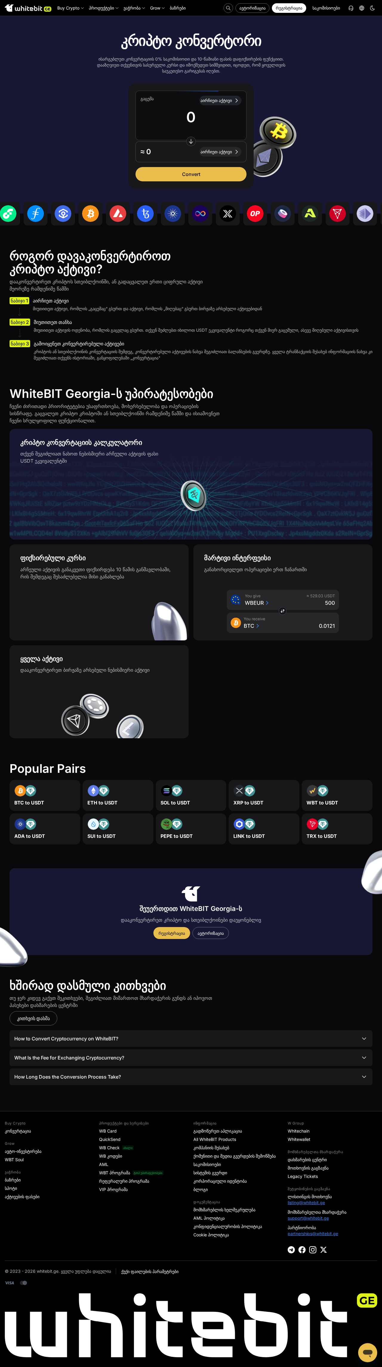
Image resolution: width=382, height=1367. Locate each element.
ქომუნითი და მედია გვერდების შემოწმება (234, 1156)
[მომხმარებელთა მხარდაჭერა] (367, 1352)
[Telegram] (291, 1249)
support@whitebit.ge (308, 1218)
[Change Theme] (372, 8)
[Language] (361, 8)
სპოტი (11, 1188)
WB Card (108, 1130)
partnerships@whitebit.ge (313, 1233)
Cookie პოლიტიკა (211, 1234)
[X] (323, 1249)
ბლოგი (200, 1189)
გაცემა (147, 98)
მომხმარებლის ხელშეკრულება (224, 1209)
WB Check (109, 1147)
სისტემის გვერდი (210, 1172)
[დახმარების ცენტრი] (351, 8)
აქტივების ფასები (22, 1196)
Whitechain (298, 1130)
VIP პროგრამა (113, 1189)
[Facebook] (302, 1249)
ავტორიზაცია (252, 7)
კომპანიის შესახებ (211, 1147)
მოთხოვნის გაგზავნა (308, 1167)
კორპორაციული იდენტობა (220, 1181)
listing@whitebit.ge (306, 1202)
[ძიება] (228, 8)
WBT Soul (14, 1159)
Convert (191, 174)
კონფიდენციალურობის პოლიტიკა (227, 1226)
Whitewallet (299, 1139)
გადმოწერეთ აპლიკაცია (217, 1130)
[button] (191, 151)
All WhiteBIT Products (214, 1139)
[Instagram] (312, 1249)
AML (103, 1164)
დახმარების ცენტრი (307, 1159)
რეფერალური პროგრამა (124, 1181)
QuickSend (110, 1139)
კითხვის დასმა (33, 1018)
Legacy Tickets (303, 1176)
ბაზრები (13, 1179)
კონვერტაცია (18, 1130)
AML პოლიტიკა (209, 1218)
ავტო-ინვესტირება (23, 1151)
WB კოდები (110, 1156)
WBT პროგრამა (114, 1172)
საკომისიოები (326, 7)
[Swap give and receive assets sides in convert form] (191, 141)
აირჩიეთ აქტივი (216, 100)
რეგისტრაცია (289, 7)
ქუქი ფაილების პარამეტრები (149, 1271)
